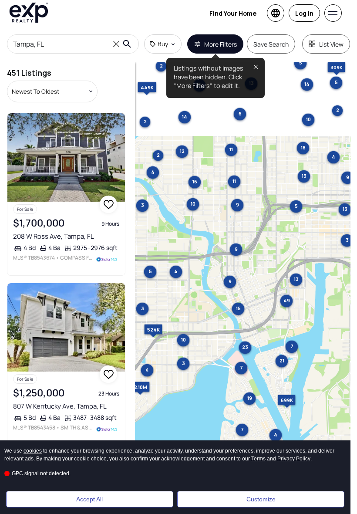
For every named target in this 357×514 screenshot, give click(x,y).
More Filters (220, 44)
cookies (33, 451)
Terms (258, 459)
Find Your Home (232, 13)
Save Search (271, 44)
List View (331, 44)
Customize (261, 499)
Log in (304, 13)
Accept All (89, 499)
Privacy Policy (293, 459)
